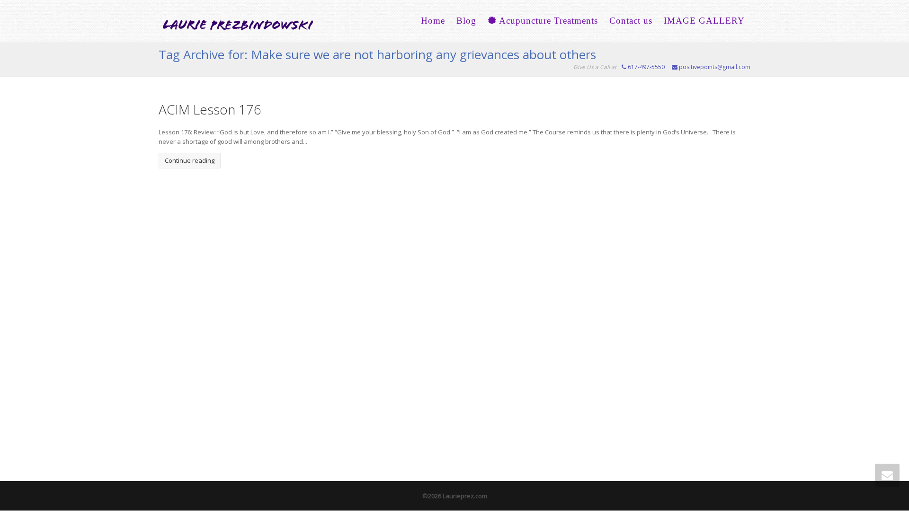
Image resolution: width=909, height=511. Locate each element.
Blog (466, 21)
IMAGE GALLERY (704, 21)
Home (433, 21)
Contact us (630, 21)
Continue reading (189, 160)
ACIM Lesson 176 (210, 109)
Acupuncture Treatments (547, 21)
